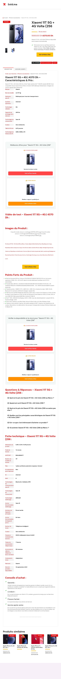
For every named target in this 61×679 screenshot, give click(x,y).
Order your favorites (10, 74)
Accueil (6, 18)
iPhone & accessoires (14, 18)
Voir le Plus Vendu (30, 173)
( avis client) (42, 31)
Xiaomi (55, 62)
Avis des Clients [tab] (20, 69)
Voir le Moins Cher (45, 54)
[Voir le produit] (30, 159)
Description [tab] (8, 69)
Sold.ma (12, 4)
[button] (30, 398)
